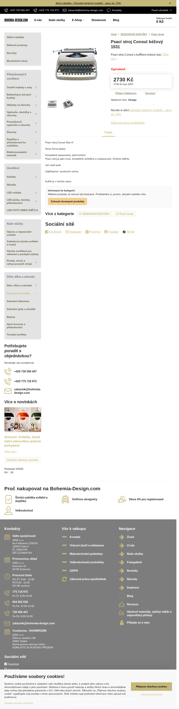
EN (6, 472)
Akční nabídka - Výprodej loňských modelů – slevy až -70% (88, 3)
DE (11, 472)
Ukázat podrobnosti (151, 694)
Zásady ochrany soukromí (18, 703)
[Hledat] (141, 20)
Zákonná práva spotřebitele (128, 122)
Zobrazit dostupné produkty (67, 201)
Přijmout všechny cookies (151, 686)
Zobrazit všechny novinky (22, 460)
